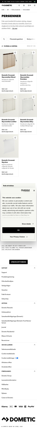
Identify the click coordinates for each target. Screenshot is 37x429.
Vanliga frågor (6, 285)
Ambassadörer (6, 312)
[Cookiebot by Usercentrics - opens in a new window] (22, 190)
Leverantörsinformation (9, 380)
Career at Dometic (13, 398)
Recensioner (5, 340)
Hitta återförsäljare (7, 281)
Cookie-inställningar (8, 358)
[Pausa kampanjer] (3, 1)
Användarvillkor (7, 367)
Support (4, 268)
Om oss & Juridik (7, 345)
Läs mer (14, 28)
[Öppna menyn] (34, 5)
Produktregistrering (8, 277)
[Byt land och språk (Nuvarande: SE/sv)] (34, 1)
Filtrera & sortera (10, 46)
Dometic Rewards (7, 308)
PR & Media (11, 389)
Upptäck (4, 303)
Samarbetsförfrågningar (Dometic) (12, 316)
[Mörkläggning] (4, 39)
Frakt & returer (6, 294)
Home (3, 9)
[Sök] (19, 5)
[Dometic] (7, 5)
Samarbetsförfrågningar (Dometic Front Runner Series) (16, 322)
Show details (26, 224)
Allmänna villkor (7, 362)
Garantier (4, 290)
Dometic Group (13, 376)
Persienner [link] (26, 9)
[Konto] (24, 5)
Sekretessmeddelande (9, 349)
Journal (4, 327)
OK (18, 230)
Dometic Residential (14, 332)
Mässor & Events (7, 336)
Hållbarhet (5, 384)
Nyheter (10, 393)
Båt (8, 9)
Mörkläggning (16, 9)
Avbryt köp (5, 299)
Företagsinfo (6, 371)
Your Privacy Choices (17, 237)
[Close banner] (34, 190)
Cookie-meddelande (8, 354)
